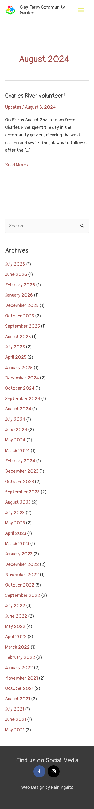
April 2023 (15, 533)
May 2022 (15, 626)
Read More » (16, 164)
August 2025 (18, 337)
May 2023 (15, 523)
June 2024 (16, 430)
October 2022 (19, 585)
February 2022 (20, 657)
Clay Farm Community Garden (42, 10)
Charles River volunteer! (35, 95)
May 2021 (14, 730)
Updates (13, 107)
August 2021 (17, 699)
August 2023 (18, 502)
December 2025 (22, 306)
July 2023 (15, 513)
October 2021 (19, 688)
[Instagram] (54, 771)
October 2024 (19, 388)
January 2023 (18, 554)
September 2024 (22, 399)
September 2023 (22, 492)
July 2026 (15, 264)
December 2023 (21, 471)
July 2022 (15, 606)
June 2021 (15, 719)
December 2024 (22, 378)
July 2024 (15, 419)
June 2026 (16, 274)
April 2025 (15, 357)
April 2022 (16, 637)
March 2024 (17, 451)
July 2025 (15, 347)
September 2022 (22, 595)
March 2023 (17, 544)
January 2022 (19, 668)
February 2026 (20, 285)
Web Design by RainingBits (47, 787)
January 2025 (19, 368)
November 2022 (22, 575)
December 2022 (22, 564)
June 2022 (16, 616)
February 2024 (20, 461)
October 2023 (19, 482)
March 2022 (17, 647)
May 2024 (15, 440)
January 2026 (19, 295)
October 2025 (19, 316)
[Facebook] (39, 771)
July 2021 (14, 709)
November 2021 (21, 678)
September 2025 (22, 326)
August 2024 (18, 409)
